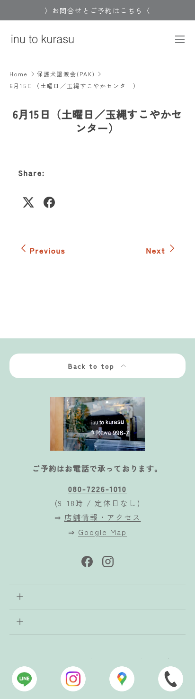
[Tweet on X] (28, 202)
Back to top (92, 366)
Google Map (102, 531)
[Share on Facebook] (49, 202)
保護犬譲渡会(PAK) (66, 74)
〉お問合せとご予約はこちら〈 (97, 10)
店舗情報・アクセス (102, 517)
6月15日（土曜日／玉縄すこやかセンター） (74, 86)
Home (18, 74)
